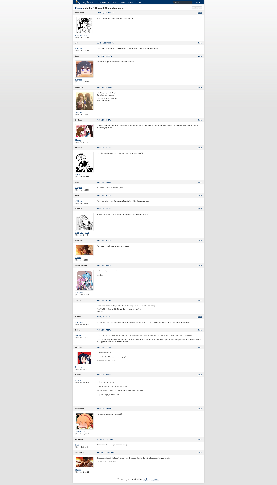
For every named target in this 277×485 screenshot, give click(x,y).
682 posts (78, 431)
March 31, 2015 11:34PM (105, 43)
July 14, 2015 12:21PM (105, 439)
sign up (155, 479)
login (145, 479)
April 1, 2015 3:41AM (104, 265)
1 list (85, 35)
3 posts (77, 174)
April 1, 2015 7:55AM (104, 347)
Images (130, 2)
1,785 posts (79, 322)
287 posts (78, 380)
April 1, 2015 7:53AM (104, 330)
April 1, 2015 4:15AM (104, 300)
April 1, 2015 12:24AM (104, 87)
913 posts (78, 112)
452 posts (78, 48)
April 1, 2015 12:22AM (104, 56)
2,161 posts (79, 233)
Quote (200, 13)
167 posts (78, 80)
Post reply (197, 8)
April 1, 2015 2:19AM (104, 209)
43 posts (78, 258)
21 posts (78, 470)
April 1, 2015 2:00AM (104, 195)
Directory (115, 2)
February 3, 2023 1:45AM (105, 452)
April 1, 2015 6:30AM (104, 317)
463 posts (78, 35)
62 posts (78, 140)
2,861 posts (79, 367)
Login (198, 2)
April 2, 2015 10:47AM (104, 408)
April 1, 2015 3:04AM (104, 240)
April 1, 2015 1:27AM (104, 182)
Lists (123, 2)
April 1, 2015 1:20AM (104, 147)
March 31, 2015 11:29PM (105, 13)
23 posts (78, 335)
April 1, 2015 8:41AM (104, 374)
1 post (77, 445)
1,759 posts (79, 201)
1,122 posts (79, 292)
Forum (138, 2)
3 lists (87, 233)
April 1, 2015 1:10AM (104, 120)
